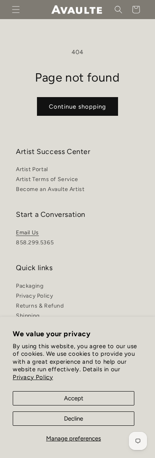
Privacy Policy (33, 377)
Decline (73, 418)
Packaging (29, 286)
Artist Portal (32, 169)
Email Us (27, 232)
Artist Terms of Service (47, 179)
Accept (73, 398)
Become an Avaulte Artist (50, 189)
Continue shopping (77, 106)
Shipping (28, 315)
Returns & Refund (40, 305)
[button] (16, 9)
